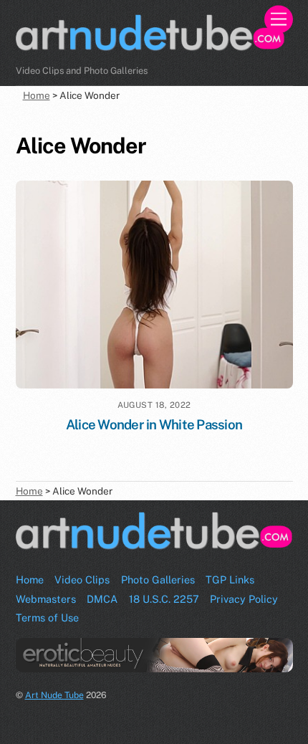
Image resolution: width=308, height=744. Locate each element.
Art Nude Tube (54, 695)
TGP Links (230, 579)
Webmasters (46, 599)
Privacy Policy (244, 599)
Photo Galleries (158, 579)
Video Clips (82, 579)
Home (30, 579)
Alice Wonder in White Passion (154, 424)
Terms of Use (47, 617)
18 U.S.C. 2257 (164, 599)
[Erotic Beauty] (154, 655)
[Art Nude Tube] (151, 49)
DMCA (102, 599)
